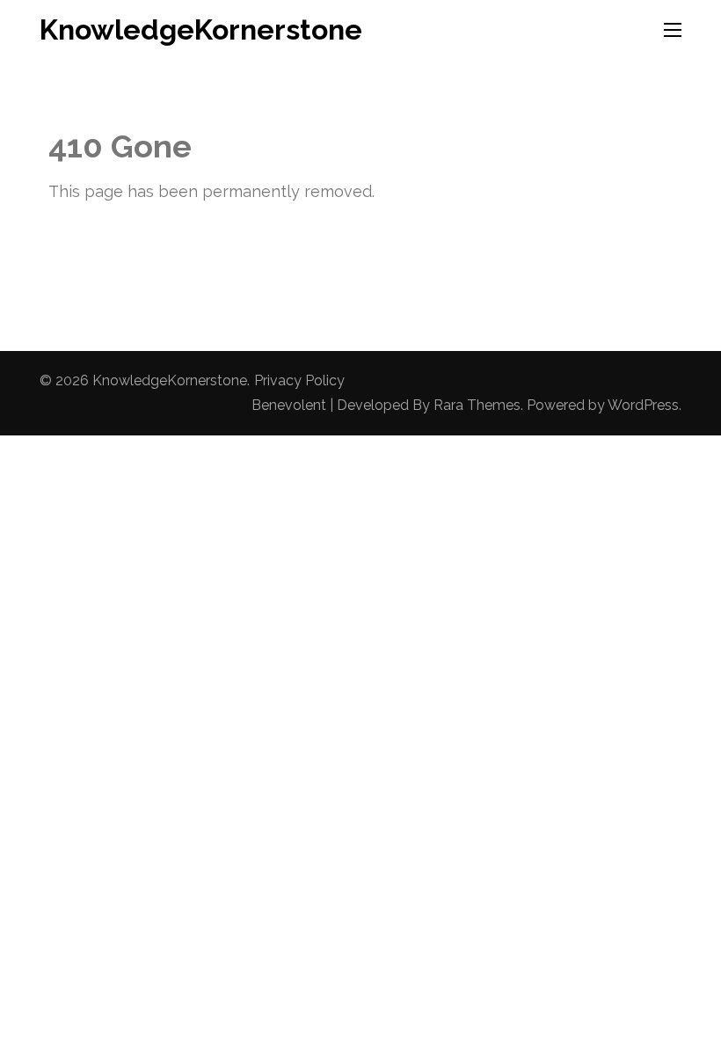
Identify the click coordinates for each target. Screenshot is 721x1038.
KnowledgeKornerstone (201, 29)
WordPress (643, 405)
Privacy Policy (299, 380)
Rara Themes (477, 405)
